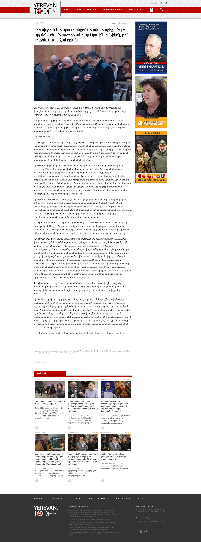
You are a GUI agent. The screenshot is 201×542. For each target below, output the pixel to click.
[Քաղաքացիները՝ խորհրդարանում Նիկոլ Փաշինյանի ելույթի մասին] (151, 129)
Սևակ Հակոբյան (40, 362)
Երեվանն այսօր (72, 9)
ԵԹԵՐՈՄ (77, 498)
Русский (153, 3)
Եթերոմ (91, 9)
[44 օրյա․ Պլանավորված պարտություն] (151, 184)
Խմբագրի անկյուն (120, 23)
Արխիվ (140, 498)
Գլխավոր (38, 498)
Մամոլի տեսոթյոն (112, 9)
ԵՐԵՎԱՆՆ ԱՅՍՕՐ (58, 498)
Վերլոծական (136, 9)
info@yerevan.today (157, 511)
